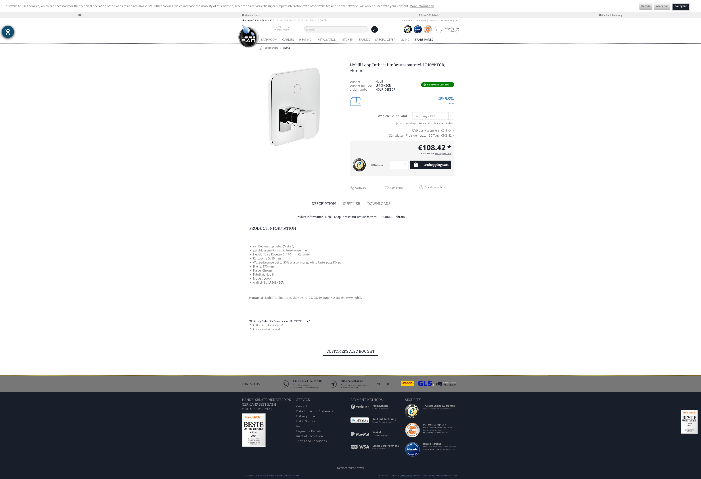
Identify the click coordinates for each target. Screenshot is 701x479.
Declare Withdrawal (350, 468)
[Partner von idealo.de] (412, 456)
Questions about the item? (269, 325)
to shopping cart (436, 165)
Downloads (378, 203)
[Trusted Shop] (412, 417)
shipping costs (406, 475)
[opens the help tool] (8, 32)
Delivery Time (305, 416)
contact (433, 20)
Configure (681, 6)
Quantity (377, 164)
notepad (421, 20)
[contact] (333, 387)
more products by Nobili (268, 329)
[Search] (374, 29)
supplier (351, 203)
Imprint (301, 426)
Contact (301, 406)
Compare (360, 187)
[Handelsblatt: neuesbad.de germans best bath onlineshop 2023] (268, 430)
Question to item (435, 187)
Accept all (662, 6)
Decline (645, 6)
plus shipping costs (443, 153)
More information (422, 6)
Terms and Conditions (311, 441)
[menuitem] (281, 29)
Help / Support (306, 421)
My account (407, 20)
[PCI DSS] (412, 436)
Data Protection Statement (314, 411)
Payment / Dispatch (309, 431)
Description (324, 203)
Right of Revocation (309, 436)
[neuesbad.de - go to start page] (248, 36)
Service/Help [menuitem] (448, 20)
